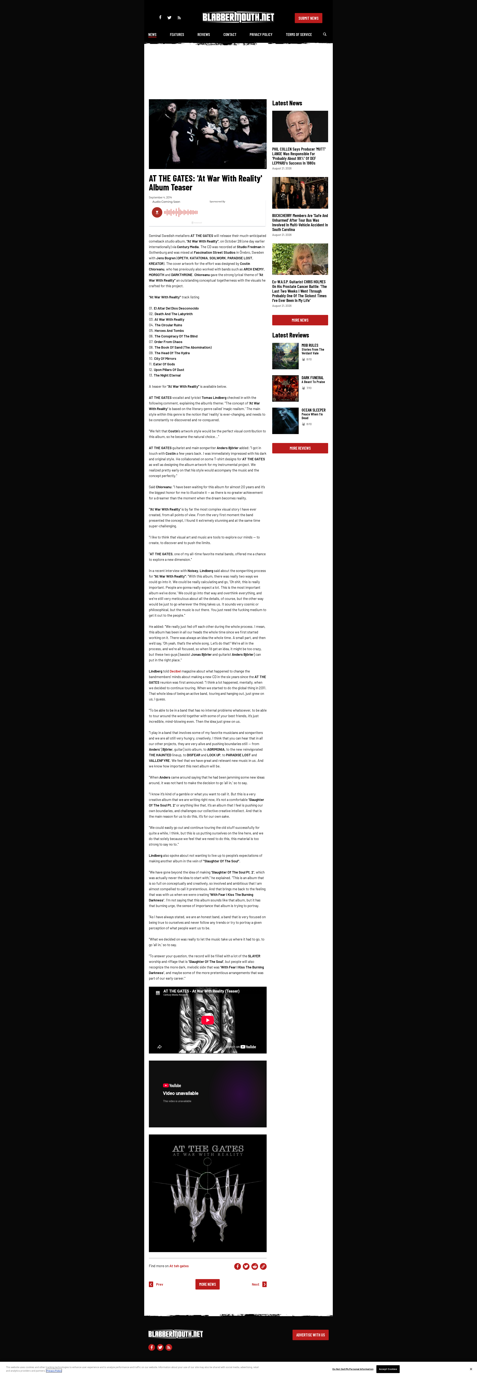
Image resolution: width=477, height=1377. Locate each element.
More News (207, 1284)
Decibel (175, 671)
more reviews (300, 448)
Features (177, 34)
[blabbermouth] (238, 21)
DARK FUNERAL (313, 377)
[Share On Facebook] (237, 1266)
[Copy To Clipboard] (263, 1266)
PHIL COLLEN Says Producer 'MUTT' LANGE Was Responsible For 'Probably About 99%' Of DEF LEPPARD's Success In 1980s (299, 155)
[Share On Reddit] (254, 1266)
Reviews (204, 34)
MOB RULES (310, 345)
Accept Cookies (388, 1369)
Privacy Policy (261, 34)
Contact (229, 34)
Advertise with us (310, 1334)
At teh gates (179, 1266)
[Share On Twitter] (246, 1266)
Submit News (308, 18)
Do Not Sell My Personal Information (352, 1369)
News (152, 34)
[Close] (471, 1369)
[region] (238, 1369)
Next (255, 1284)
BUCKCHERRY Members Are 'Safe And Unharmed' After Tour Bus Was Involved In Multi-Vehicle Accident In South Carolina (300, 222)
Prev (159, 1284)
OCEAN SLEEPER (314, 409)
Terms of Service (299, 34)
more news (300, 320)
